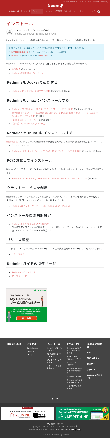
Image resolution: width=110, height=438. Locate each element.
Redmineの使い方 (74, 376)
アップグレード (19, 276)
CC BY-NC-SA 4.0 (63, 429)
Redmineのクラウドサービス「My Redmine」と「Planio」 (41, 206)
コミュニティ (73, 11)
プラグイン (31, 352)
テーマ (30, 355)
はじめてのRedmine (71, 363)
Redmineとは (14, 11)
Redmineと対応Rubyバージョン (28, 73)
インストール (37, 11)
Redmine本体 (32, 348)
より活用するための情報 (74, 387)
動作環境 (16, 69)
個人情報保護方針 (55, 423)
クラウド (91, 11)
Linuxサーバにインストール (55, 349)
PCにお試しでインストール (54, 355)
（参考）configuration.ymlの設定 (28, 123)
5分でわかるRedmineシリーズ (74, 357)
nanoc (66, 434)
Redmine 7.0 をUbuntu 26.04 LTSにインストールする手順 (41, 109)
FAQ (65, 11)
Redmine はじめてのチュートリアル (74, 381)
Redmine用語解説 (94, 345)
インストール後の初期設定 (54, 367)
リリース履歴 (18, 254)
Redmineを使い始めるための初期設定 (30, 224)
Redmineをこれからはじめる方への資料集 (74, 350)
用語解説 (58, 11)
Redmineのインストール (24, 119)
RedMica (10, 141)
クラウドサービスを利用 (54, 361)
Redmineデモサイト (94, 377)
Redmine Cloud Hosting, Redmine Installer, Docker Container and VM (48, 178)
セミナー (83, 11)
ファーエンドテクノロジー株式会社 (64, 426)
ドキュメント (49, 11)
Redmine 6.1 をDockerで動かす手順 (30, 91)
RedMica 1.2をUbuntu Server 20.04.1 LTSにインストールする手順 (45, 151)
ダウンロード (25, 11)
